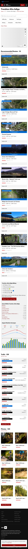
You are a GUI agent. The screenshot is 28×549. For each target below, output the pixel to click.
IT (5, 11)
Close (14, 545)
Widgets (2, 515)
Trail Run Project (17, 517)
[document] (14, 543)
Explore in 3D (4, 96)
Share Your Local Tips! (9, 299)
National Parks (17, 521)
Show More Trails (6, 424)
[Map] (14, 37)
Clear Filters (4, 26)
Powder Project (17, 519)
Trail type (19, 19)
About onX (3, 536)
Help (2, 513)
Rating (3, 22)
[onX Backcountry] (5, 1)
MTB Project (16, 513)
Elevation (10, 22)
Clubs (2, 517)
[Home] (6, 5)
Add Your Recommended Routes (7, 53)
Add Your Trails (4, 356)
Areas (2, 11)
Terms (17, 547)
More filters (18, 22)
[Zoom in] (25, 34)
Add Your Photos (4, 430)
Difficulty (4, 19)
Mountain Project (17, 511)
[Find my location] (25, 32)
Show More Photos (6, 504)
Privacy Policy (9, 542)
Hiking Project (17, 515)
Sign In (22, 5)
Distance (11, 19)
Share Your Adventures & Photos (7, 521)
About (2, 511)
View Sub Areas (20, 11)
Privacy (20, 547)
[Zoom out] (25, 36)
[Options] (24, 45)
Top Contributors (4, 519)
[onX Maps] (4, 528)
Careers (2, 538)
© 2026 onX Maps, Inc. (11, 547)
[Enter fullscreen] (25, 29)
